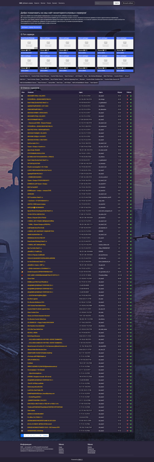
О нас (60, 447)
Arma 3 (127, 76)
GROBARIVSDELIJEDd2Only (35, 430)
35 (40, 435)
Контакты (62, 3)
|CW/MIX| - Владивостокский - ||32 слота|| (39, 376)
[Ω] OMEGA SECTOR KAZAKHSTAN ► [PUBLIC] (41, 156)
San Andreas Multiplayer (95, 76)
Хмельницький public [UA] (35, 386)
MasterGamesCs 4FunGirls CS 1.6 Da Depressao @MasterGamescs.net (47, 346)
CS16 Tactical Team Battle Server (37, 305)
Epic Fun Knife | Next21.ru (35, 248)
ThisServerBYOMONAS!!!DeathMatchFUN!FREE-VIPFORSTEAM (45, 407)
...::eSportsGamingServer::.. (35, 373)
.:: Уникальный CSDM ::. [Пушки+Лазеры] (39, 123)
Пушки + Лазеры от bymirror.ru (36, 146)
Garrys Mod (51, 82)
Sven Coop (60, 82)
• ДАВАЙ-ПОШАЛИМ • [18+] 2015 (37, 400)
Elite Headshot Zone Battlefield (36, 326)
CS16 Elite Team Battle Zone (35, 329)
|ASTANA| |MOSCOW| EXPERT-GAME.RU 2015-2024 (42, 420)
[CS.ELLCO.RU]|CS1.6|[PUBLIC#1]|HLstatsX (40, 424)
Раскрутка (91, 449)
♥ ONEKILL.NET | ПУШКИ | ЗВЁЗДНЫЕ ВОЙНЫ (41, 221)
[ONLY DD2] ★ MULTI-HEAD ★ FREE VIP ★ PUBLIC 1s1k (43, 403)
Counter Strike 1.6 (25, 76)
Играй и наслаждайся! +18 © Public (38, 167)
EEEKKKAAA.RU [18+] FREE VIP (36, 238)
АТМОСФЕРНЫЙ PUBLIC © (35, 109)
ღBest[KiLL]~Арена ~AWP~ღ (36, 265)
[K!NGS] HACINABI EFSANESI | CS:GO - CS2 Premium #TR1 (44, 427)
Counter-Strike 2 (118, 76)
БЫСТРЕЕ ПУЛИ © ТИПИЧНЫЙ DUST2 (38, 129)
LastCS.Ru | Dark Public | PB (35, 390)
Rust (85, 76)
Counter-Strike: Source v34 (112, 79)
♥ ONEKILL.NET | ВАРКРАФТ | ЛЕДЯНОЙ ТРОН (41, 231)
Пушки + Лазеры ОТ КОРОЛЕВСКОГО (38, 180)
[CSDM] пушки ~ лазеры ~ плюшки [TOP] (39, 190)
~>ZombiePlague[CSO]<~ (35, 397)
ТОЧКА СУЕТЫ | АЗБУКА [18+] (36, 214)
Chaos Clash (31, 278)
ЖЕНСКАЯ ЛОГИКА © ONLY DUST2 (37, 140)
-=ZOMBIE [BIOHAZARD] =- (35, 177)
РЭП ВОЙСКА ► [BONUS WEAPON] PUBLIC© (40, 126)
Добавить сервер (28, 3)
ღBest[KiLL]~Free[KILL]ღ (35, 251)
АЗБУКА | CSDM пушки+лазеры (37, 204)
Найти (117, 3)
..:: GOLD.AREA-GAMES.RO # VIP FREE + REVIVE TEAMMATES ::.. (45, 339)
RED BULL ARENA (32, 332)
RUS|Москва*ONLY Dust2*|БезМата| (38, 282)
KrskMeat (30, 363)
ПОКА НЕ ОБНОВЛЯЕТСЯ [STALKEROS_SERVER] (41, 258)
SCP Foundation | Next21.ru (35, 197)
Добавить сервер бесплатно (31, 27)
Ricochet (82, 79)
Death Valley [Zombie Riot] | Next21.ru (38, 102)
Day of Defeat (45, 79)
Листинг (43, 3)
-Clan (35, 383)
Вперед (45, 435)
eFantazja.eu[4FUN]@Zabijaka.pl (37, 356)
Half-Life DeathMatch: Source (28, 82)
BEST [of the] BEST (33, 187)
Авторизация (91, 450)
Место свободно (45, 38)
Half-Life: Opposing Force (71, 79)
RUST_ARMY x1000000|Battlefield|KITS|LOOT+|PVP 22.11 (43, 275)
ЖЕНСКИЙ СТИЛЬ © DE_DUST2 (36, 96)
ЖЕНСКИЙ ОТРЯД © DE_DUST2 (36, 116)
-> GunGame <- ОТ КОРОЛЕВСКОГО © (38, 200)
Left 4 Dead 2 (79, 76)
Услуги (49, 3)
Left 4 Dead (67, 82)
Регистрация (91, 452)
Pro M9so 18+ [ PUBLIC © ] (35, 417)
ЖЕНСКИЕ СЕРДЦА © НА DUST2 (37, 136)
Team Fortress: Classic (33, 79)
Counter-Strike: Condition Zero (94, 79)
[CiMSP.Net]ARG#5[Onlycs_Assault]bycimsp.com (41, 393)
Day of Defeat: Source (56, 79)
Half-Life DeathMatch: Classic (80, 82)
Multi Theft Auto (108, 76)
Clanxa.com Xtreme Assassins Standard (39, 315)
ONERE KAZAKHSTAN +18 (35, 234)
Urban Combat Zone (33, 312)
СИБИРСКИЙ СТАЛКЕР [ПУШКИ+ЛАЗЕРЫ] (40, 353)
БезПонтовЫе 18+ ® (33, 143)
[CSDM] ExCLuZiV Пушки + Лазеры (37, 184)
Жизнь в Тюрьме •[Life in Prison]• (37, 217)
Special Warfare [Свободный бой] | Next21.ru (40, 211)
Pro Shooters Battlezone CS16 (36, 302)
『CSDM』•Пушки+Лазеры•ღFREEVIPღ (39, 224)
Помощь (61, 452)
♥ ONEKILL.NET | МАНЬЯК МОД (36, 244)
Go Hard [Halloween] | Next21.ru (36, 261)
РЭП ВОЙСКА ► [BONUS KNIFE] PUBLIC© (39, 99)
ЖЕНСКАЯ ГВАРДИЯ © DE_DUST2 (37, 133)
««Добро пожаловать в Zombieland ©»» (39, 268)
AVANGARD (31, 194)
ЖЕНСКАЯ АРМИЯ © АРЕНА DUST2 (38, 112)
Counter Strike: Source (57, 76)
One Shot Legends (33, 299)
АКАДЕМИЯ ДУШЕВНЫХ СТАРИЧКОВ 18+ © (40, 285)
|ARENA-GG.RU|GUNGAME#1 (36, 414)
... (37, 435)
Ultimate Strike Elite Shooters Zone (37, 349)
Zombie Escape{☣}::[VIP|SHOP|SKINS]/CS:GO (40, 271)
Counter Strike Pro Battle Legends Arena (39, 309)
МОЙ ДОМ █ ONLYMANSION (36, 207)
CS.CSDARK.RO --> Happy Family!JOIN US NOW (41, 322)
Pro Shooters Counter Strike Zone (37, 319)
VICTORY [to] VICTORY (34, 163)
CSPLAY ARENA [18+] (33, 359)
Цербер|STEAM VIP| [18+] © (35, 173)
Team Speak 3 (94, 82)
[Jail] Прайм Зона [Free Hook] (36, 228)
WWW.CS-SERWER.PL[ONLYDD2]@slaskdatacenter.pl (42, 366)
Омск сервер (31, 410)
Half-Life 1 (23, 79)
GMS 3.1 (80, 459)
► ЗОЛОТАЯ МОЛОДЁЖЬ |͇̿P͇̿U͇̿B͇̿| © (37, 295)
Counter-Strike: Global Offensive (40, 76)
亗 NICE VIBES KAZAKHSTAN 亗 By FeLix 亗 (40, 170)
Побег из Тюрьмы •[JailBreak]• (36, 255)
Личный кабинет (128, 3)
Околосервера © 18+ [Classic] (36, 370)
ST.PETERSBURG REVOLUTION (36, 153)
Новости (36, 3)
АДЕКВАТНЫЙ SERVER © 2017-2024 (38, 106)
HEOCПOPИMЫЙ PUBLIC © (35, 119)
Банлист (54, 3)
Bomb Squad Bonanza (34, 336)
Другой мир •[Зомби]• (34, 150)
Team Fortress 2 (69, 76)
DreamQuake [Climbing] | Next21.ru (28, 38)
